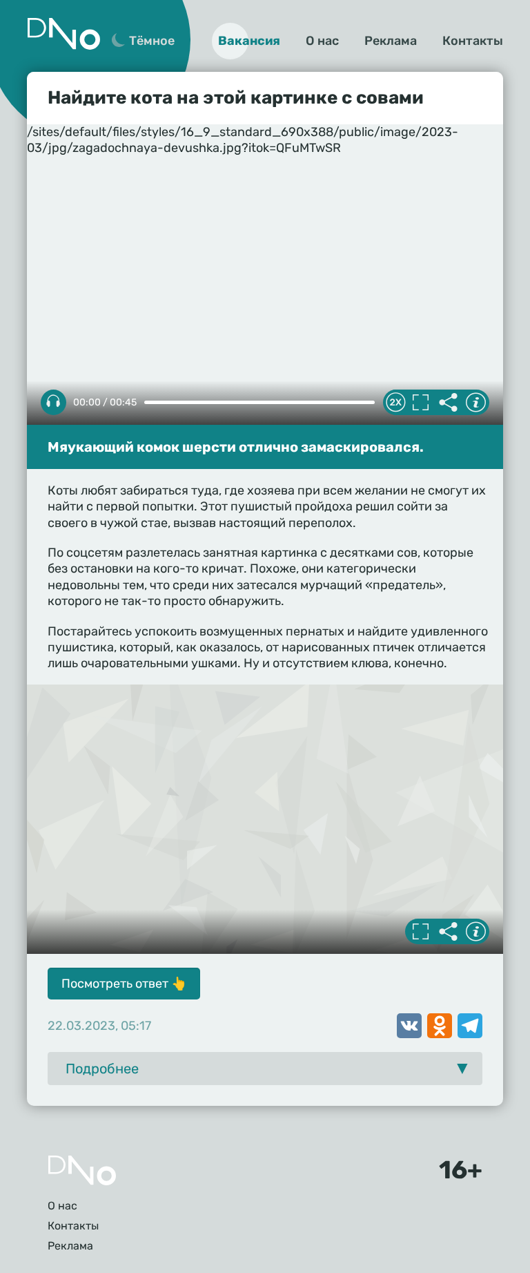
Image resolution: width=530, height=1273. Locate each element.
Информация (475, 403)
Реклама (390, 40)
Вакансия (249, 40)
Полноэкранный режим (420, 403)
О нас (322, 40)
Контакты (472, 40)
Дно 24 (63, 34)
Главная (82, 1170)
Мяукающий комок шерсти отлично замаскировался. (236, 447)
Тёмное (152, 40)
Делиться (448, 403)
